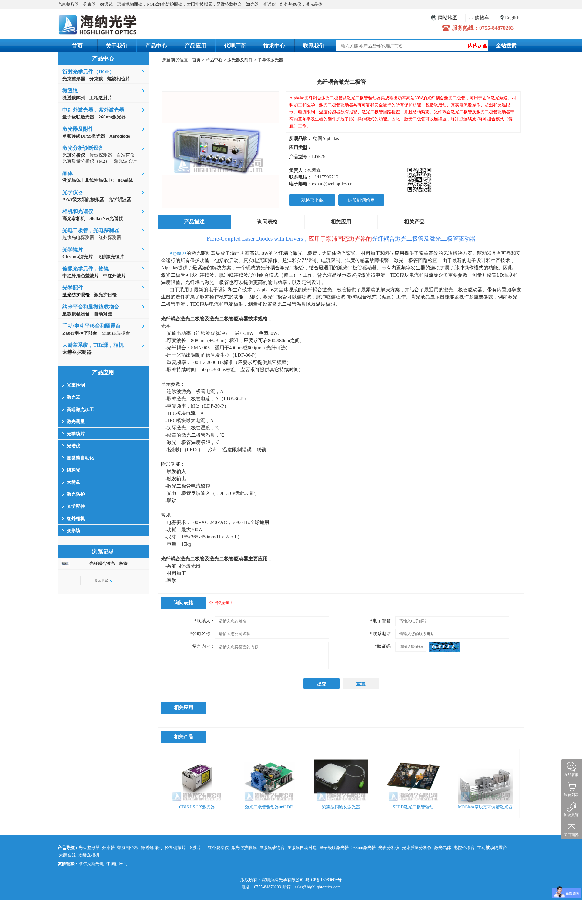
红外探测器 (110, 237)
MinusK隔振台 (116, 333)
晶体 (67, 173)
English (512, 17)
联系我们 (314, 46)
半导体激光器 (270, 60)
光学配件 (72, 288)
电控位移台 (464, 847)
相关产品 (414, 222)
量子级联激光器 (334, 847)
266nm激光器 (363, 847)
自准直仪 (125, 155)
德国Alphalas (326, 138)
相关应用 (341, 222)
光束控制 (76, 385)
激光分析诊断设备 (83, 148)
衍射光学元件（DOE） (88, 72)
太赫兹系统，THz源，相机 (93, 345)
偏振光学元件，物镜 (85, 269)
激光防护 (76, 494)
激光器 (73, 397)
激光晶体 (442, 847)
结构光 (73, 470)
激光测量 (76, 421)
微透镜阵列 (151, 847)
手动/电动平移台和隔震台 (91, 326)
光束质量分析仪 (417, 847)
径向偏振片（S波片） (185, 847)
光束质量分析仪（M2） (86, 161)
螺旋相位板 (128, 847)
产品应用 (195, 46)
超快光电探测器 (78, 237)
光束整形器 (89, 847)
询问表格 (267, 222)
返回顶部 (571, 835)
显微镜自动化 (80, 457)
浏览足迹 (571, 815)
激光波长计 (125, 161)
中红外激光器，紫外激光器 (93, 110)
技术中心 (274, 46)
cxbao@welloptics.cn (332, 183)
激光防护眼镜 (244, 847)
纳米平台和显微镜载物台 (90, 307)
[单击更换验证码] (444, 647)
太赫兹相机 (88, 855)
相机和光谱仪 (77, 211)
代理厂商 (235, 46)
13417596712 (325, 177)
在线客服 (571, 775)
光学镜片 (72, 249)
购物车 (482, 17)
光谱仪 (73, 445)
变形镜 (73, 530)
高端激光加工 (80, 409)
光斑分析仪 (389, 847)
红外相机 (76, 518)
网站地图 (447, 17)
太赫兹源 (67, 855)
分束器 (108, 847)
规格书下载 (312, 200)
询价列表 (571, 795)
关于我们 (117, 46)
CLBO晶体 (121, 180)
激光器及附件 (77, 129)
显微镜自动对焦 (302, 847)
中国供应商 (117, 864)
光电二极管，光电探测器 (90, 230)
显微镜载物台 (272, 847)
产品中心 (156, 46)
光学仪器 (72, 192)
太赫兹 (73, 482)
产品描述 (194, 222)
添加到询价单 (361, 200)
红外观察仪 (218, 847)
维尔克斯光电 (91, 864)
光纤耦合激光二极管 (108, 563)
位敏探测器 (100, 155)
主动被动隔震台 (492, 847)
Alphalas (177, 253)
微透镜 (70, 91)
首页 (77, 46)
